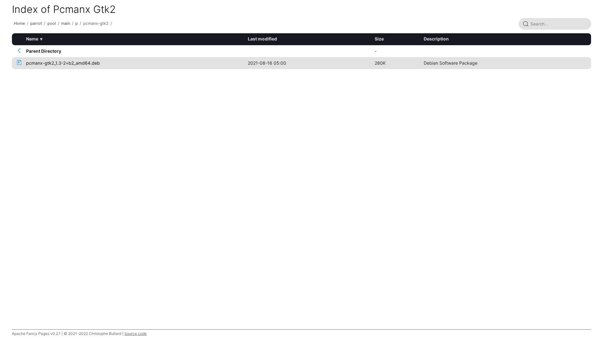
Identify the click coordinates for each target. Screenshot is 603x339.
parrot (36, 23)
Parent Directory (43, 51)
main (65, 23)
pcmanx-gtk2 (96, 23)
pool (51, 23)
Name (32, 38)
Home (19, 23)
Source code (135, 333)
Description (436, 38)
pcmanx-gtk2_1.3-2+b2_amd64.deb (63, 63)
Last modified (262, 38)
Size (379, 38)
